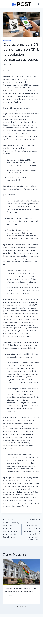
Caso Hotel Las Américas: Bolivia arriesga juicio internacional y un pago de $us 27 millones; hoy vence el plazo (32, 529)
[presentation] (21, 572)
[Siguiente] (37, 581)
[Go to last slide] (6, 581)
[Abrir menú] (4, 4)
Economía (7, 40)
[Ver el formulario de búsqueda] (38, 4)
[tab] (17, 606)
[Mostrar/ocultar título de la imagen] (37, 34)
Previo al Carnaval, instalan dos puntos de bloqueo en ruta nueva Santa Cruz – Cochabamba (11, 528)
